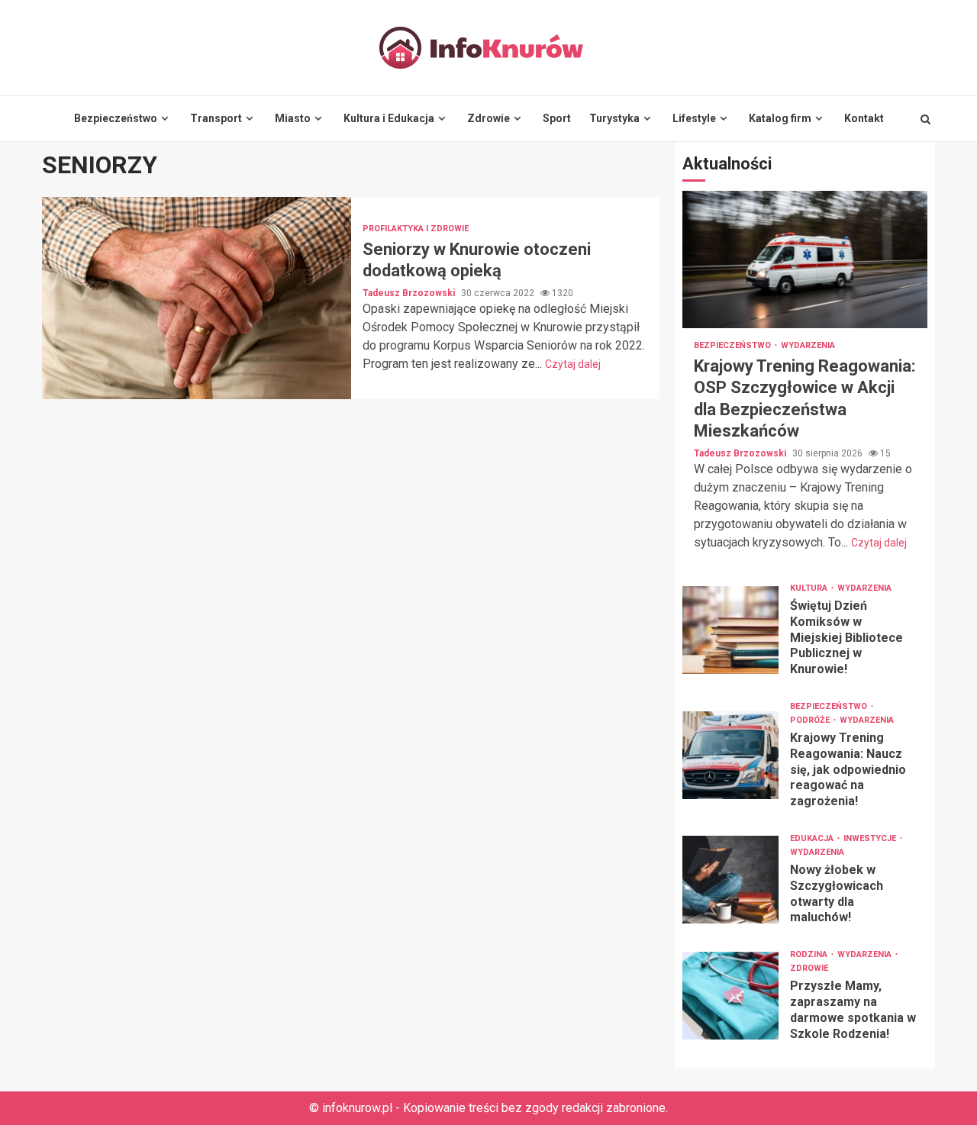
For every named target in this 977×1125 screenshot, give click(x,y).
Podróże (811, 720)
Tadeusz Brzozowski (410, 293)
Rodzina (810, 954)
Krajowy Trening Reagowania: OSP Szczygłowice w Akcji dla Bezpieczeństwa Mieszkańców (804, 259)
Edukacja (813, 838)
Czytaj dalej (573, 364)
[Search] (925, 119)
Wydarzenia (808, 345)
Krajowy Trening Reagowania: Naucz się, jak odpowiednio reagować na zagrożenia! (730, 755)
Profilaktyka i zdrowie (416, 228)
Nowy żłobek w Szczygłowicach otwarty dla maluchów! (730, 880)
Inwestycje (870, 838)
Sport (557, 118)
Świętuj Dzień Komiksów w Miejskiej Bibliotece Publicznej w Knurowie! (730, 630)
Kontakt (864, 118)
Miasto (293, 118)
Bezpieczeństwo (115, 118)
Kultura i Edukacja (388, 118)
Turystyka (614, 118)
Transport (216, 118)
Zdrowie (488, 118)
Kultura (810, 588)
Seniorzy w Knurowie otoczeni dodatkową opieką (196, 298)
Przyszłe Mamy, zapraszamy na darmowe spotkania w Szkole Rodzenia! (730, 996)
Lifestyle (694, 118)
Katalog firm (780, 118)
